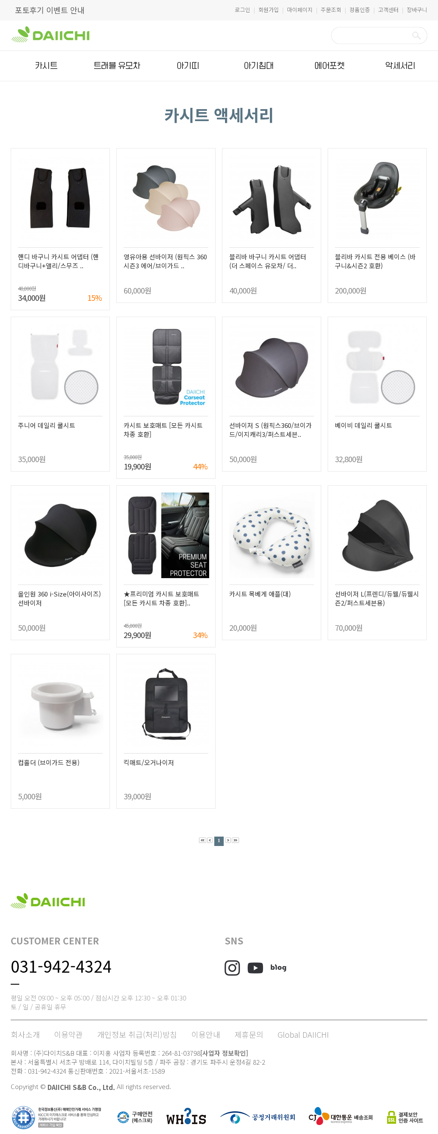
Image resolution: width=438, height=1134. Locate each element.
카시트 (46, 66)
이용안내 (205, 1034)
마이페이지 (300, 10)
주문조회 (331, 10)
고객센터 (388, 10)
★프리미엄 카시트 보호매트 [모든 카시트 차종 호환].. (161, 598)
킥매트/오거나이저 (149, 762)
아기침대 (259, 66)
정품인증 (359, 10)
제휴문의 (248, 1034)
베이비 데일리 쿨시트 (363, 425)
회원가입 (268, 10)
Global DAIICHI (303, 1034)
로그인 (242, 10)
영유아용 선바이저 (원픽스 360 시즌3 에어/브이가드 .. (165, 261)
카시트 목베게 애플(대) (260, 593)
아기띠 (188, 66)
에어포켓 (329, 66)
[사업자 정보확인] (224, 1052)
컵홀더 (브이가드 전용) (49, 762)
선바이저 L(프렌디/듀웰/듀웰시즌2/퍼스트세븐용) (377, 598)
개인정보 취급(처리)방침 (137, 1034)
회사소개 (25, 1034)
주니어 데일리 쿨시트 (46, 425)
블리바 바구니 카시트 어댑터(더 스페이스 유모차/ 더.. (267, 261)
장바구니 (417, 10)
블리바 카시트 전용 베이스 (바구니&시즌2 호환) (375, 261)
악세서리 (400, 66)
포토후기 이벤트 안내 (50, 9)
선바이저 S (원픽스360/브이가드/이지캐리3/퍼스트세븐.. (270, 430)
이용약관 (68, 1034)
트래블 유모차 (117, 66)
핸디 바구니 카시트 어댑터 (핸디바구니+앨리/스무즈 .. (58, 261)
